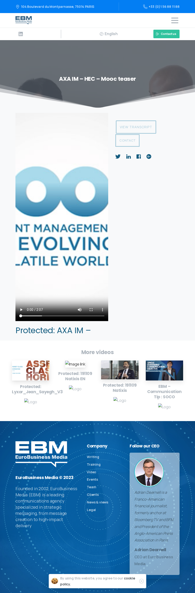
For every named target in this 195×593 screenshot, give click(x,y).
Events (92, 479)
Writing (93, 457)
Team (91, 487)
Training (94, 464)
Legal (91, 510)
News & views (97, 502)
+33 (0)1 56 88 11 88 (164, 6)
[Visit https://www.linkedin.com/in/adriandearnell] (21, 34)
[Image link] (30, 371)
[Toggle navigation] (175, 20)
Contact (127, 140)
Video (91, 472)
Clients (93, 494)
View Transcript (136, 127)
